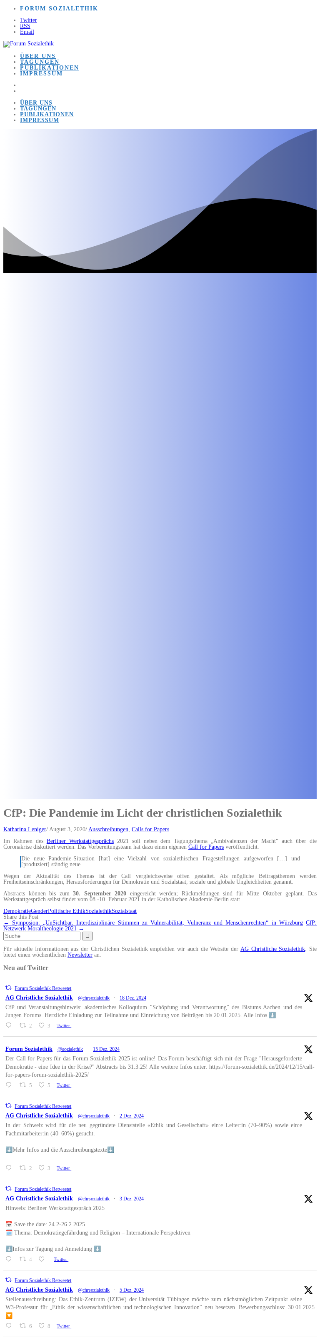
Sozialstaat (124, 911)
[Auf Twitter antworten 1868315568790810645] (10, 1085)
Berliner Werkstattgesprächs (80, 841)
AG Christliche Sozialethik (272, 949)
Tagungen (40, 62)
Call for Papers (206, 847)
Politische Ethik (66, 911)
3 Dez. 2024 (132, 1199)
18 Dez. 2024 (133, 998)
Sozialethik (98, 911)
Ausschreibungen (108, 829)
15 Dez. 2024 (106, 1049)
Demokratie (17, 911)
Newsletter (80, 955)
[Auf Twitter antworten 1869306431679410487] (10, 1025)
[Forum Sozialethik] (28, 43)
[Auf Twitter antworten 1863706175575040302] (10, 1167)
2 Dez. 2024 (132, 1116)
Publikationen (49, 68)
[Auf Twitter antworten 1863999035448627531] (10, 1259)
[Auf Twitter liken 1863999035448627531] (44, 1259)
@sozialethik (70, 1049)
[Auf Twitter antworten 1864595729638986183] (10, 1325)
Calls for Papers (150, 829)
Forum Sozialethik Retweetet (43, 988)
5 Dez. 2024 (132, 1290)
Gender (39, 911)
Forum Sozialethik (59, 8)
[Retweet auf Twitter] (8, 988)
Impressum (41, 73)
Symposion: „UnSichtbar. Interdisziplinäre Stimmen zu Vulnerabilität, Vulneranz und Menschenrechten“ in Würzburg (153, 923)
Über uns (38, 56)
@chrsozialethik (94, 998)
